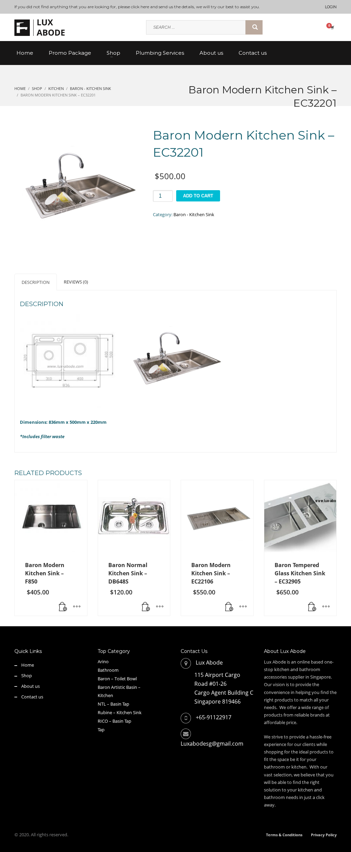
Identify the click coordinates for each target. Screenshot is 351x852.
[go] (254, 27)
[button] (146, 607)
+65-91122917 (213, 717)
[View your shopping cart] (332, 27)
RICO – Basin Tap (114, 721)
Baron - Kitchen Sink (193, 214)
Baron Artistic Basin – (119, 687)
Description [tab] (36, 282)
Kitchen (105, 695)
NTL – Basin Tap (113, 704)
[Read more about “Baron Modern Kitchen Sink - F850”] (63, 607)
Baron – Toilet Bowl (117, 679)
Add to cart (198, 195)
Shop (26, 675)
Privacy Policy (324, 834)
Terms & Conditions (284, 834)
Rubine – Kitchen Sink (120, 712)
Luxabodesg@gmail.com (212, 743)
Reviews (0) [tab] (76, 282)
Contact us (32, 697)
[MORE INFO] (77, 607)
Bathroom (108, 670)
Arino (103, 661)
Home (27, 665)
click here (140, 6)
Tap (101, 729)
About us (30, 686)
